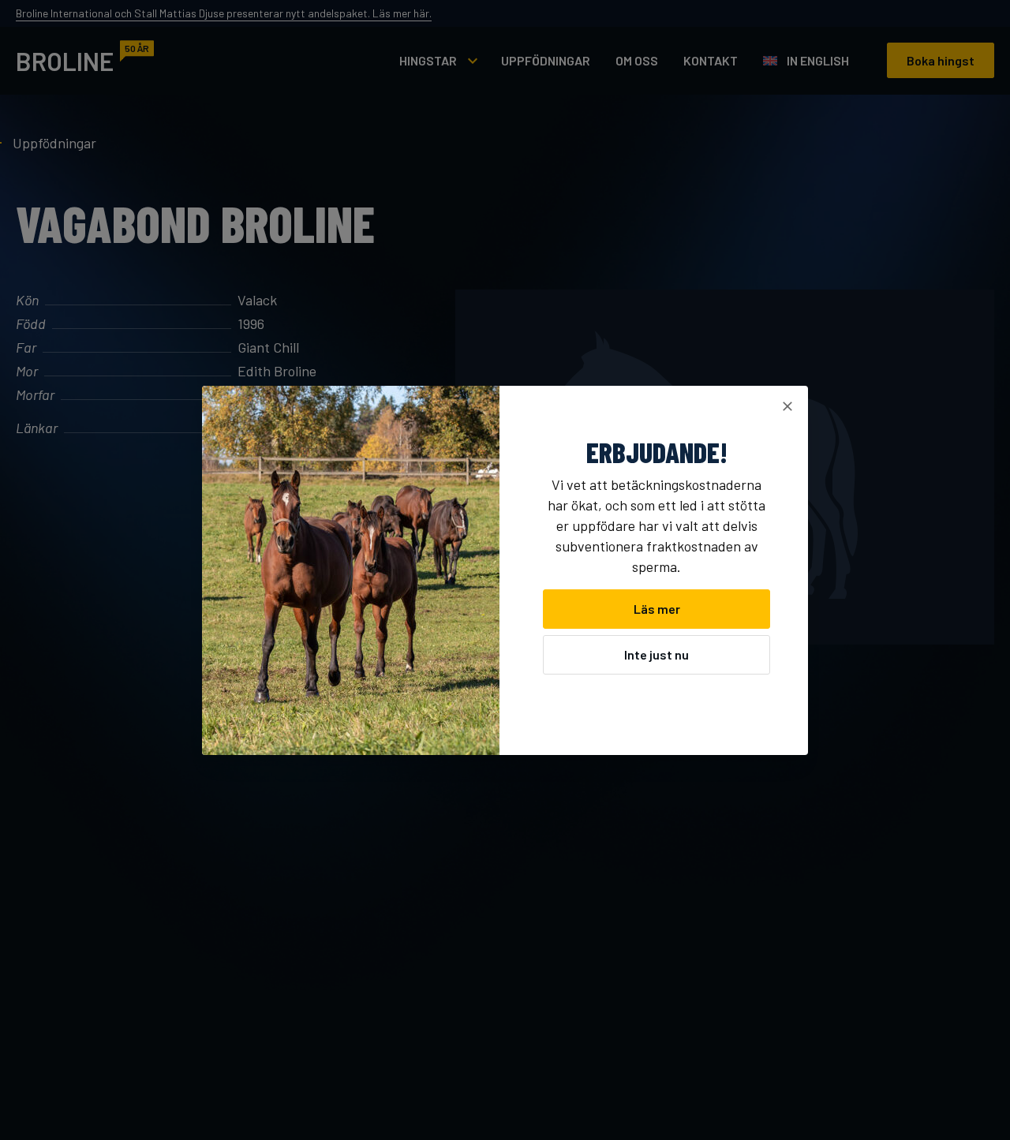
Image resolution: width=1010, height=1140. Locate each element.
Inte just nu (656, 654)
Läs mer (657, 608)
